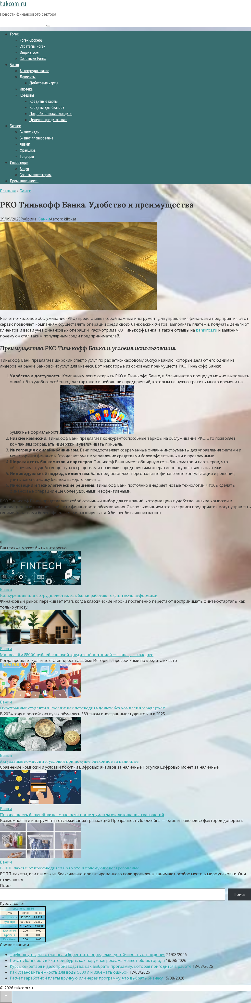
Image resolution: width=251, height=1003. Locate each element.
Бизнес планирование (36, 138)
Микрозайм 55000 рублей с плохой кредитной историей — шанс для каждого (76, 654)
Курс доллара (9, 917)
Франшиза (28, 150)
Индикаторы (29, 52)
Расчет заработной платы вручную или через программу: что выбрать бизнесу (86, 978)
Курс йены (9, 939)
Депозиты (28, 77)
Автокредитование (34, 71)
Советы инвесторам (35, 175)
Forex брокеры (31, 40)
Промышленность (24, 181)
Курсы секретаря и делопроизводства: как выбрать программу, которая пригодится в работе (100, 966)
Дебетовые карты (43, 83)
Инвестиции (19, 162)
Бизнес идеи (29, 132)
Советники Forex (33, 58)
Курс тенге (9, 930)
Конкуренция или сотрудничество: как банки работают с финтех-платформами (79, 595)
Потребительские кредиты (50, 113)
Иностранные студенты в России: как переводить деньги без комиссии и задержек (82, 707)
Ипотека (26, 89)
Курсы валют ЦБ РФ (23, 908)
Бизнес (15, 126)
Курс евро (9, 921)
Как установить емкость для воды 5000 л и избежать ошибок (69, 972)
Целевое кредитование (48, 119)
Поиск (6, 885)
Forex (14, 34)
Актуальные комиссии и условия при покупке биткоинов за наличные (69, 761)
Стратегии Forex (32, 46)
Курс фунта (9, 926)
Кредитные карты (43, 101)
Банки (14, 64)
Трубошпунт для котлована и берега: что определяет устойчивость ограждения (87, 954)
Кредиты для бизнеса (46, 107)
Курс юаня (9, 935)
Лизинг (25, 144)
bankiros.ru (206, 330)
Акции (24, 168)
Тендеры (27, 156)
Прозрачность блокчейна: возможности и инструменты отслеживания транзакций (82, 814)
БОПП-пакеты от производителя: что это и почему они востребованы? (69, 867)
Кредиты (27, 95)
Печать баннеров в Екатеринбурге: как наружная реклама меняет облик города (87, 960)
